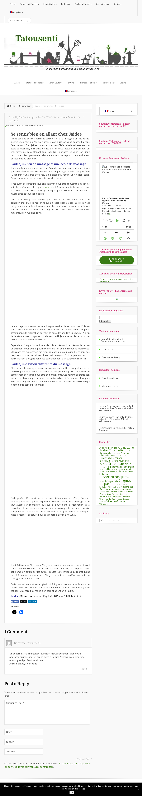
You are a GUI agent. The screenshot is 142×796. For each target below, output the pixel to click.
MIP (110, 486)
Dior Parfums (119, 456)
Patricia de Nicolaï (111, 491)
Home (12, 106)
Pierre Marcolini (121, 494)
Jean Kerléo (110, 471)
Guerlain (125, 464)
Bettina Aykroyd (26, 117)
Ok (72, 792)
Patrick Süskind (126, 491)
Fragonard (116, 457)
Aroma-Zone (126, 447)
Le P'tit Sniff (108, 349)
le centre (47, 187)
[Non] (138, 789)
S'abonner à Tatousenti (116, 260)
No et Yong (19, 642)
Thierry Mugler (105, 499)
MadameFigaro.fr (111, 386)
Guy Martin (103, 467)
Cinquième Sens (106, 455)
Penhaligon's (106, 494)
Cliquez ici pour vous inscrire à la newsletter (116, 280)
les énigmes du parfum (115, 482)
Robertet (103, 496)
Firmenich (105, 457)
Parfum (104, 489)
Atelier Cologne (109, 450)
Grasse (112, 463)
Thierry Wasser (117, 499)
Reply (83, 669)
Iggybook (117, 466)
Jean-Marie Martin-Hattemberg (116, 468)
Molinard (116, 487)
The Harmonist (124, 496)
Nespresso (127, 486)
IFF (109, 466)
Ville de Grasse (115, 501)
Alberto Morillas (108, 447)
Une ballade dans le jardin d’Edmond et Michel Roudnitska (116, 408)
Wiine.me (103, 504)
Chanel (125, 453)
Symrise (113, 496)
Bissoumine (115, 453)
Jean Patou (121, 471)
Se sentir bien (25, 106)
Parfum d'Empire (116, 489)
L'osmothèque (113, 477)
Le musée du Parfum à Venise (116, 429)
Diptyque (128, 456)
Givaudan (105, 460)
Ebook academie (110, 378)
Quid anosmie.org (111, 357)
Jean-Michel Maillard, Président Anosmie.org (113, 340)
